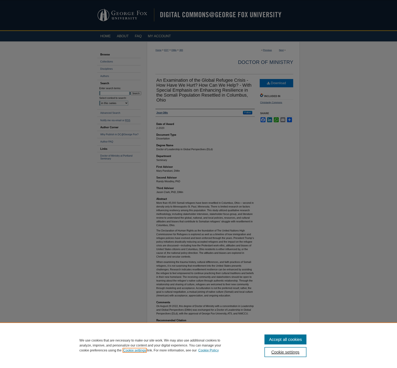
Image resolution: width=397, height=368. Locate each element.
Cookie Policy (208, 350)
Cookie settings (134, 350)
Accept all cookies (285, 339)
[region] (198, 345)
